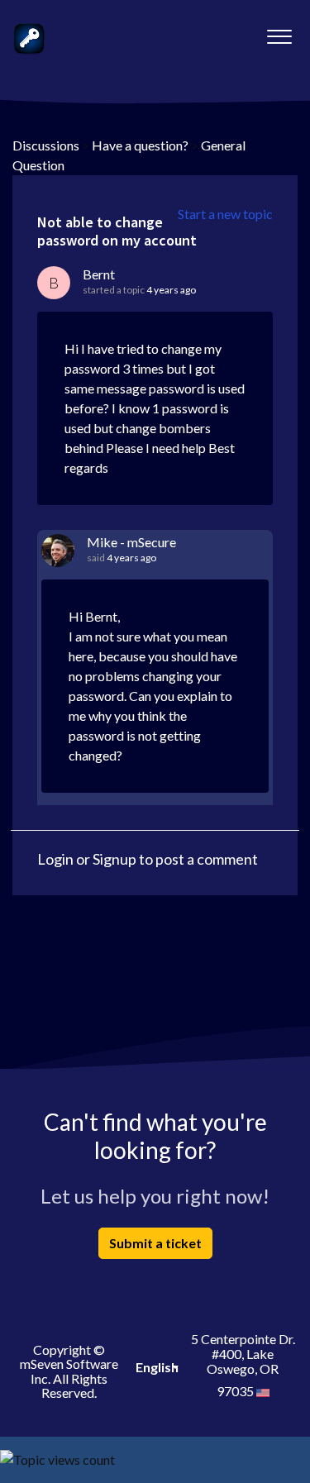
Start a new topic (225, 214)
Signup (114, 859)
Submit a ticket (155, 1243)
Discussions (45, 145)
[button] (279, 32)
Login (55, 859)
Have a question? (140, 145)
